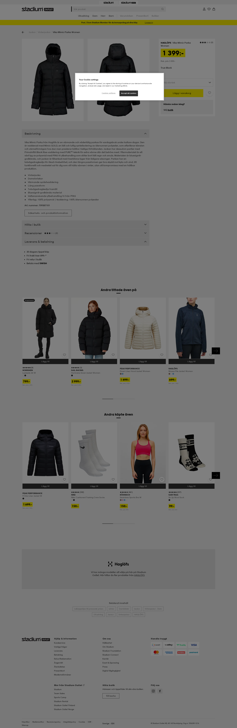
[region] (119, 87)
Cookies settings (108, 93)
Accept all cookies (128, 93)
